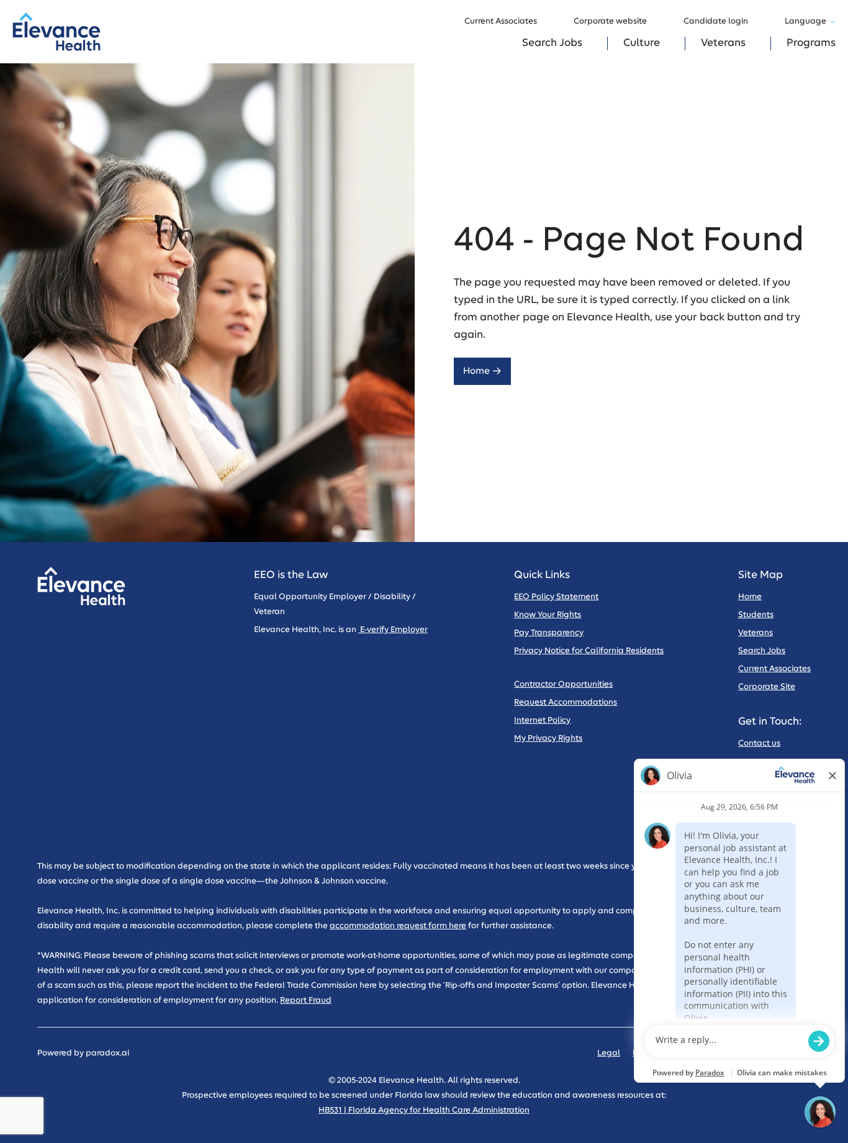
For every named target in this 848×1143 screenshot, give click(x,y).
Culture (641, 43)
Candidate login (715, 21)
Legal (608, 1053)
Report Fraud (306, 1000)
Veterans (723, 43)
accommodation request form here (398, 926)
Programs (811, 43)
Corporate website (610, 21)
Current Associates (500, 21)
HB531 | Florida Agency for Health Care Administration (424, 1110)
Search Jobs (552, 43)
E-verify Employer (393, 630)
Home (476, 371)
